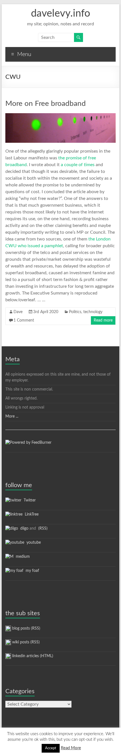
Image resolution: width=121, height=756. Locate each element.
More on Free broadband (45, 103)
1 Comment (24, 320)
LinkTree (31, 514)
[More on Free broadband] (60, 116)
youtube (32, 543)
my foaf (31, 571)
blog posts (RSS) (25, 628)
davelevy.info (60, 13)
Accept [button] (50, 748)
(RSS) (42, 528)
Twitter (28, 500)
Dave (18, 312)
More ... (11, 416)
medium (22, 557)
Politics (75, 312)
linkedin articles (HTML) (32, 656)
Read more (103, 320)
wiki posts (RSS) (25, 642)
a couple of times (78, 164)
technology (92, 312)
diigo (23, 528)
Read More (71, 748)
